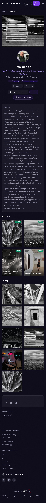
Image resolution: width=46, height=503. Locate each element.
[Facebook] (9, 480)
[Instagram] (14, 480)
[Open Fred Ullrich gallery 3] (12, 316)
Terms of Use (24, 496)
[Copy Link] (6, 403)
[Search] (22, 3)
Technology (6, 465)
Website (18, 86)
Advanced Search (8, 438)
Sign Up (36, 3)
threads (30, 86)
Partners (5, 461)
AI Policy (32, 496)
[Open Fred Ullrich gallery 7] (12, 360)
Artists (4, 11)
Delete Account (38, 496)
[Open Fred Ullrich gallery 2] (34, 294)
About (4, 455)
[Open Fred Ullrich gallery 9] (12, 381)
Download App (7, 445)
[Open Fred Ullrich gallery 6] (34, 338)
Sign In (28, 3)
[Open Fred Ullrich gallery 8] (34, 360)
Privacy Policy (15, 496)
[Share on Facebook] (16, 403)
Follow (34, 92)
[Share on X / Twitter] (11, 403)
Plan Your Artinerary (9, 434)
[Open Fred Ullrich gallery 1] (12, 294)
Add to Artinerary (24, 97)
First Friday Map (7, 441)
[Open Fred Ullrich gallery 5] (12, 338)
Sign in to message (19, 92)
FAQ (3, 458)
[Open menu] (42, 3)
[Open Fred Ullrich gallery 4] (34, 316)
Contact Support (7, 468)
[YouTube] (4, 480)
